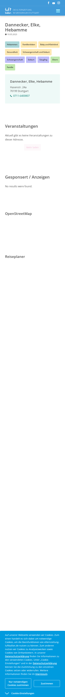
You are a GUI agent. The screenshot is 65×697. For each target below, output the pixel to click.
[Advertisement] (32, 363)
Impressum (41, 674)
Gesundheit (12, 52)
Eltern (55, 59)
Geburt (31, 59)
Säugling (43, 59)
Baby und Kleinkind (49, 44)
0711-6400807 (21, 95)
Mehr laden (32, 147)
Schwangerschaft (15, 59)
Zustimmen (47, 683)
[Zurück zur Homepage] (9, 11)
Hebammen (12, 44)
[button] (27, 693)
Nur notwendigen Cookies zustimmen (18, 683)
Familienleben (29, 44)
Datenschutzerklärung (17, 656)
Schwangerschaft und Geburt (36, 52)
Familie (10, 67)
